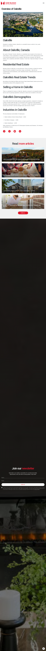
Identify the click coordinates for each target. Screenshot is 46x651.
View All (23, 212)
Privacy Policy (37, 489)
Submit (23, 484)
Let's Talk (43, 646)
